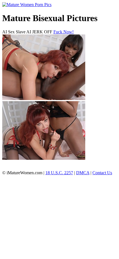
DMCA (82, 172)
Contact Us (102, 172)
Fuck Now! (63, 31)
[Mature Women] (26, 4)
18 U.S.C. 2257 (59, 172)
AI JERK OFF (39, 31)
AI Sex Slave (13, 31)
